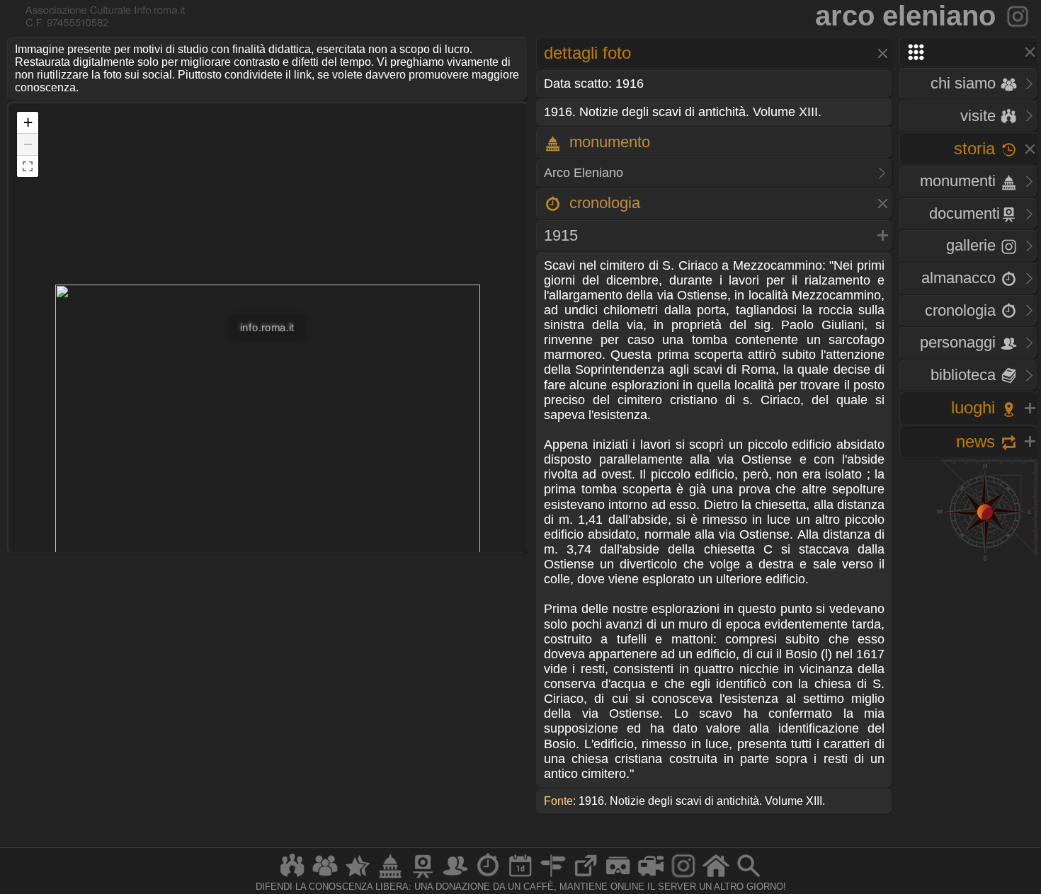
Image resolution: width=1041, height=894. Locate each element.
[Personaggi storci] (455, 877)
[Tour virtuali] (618, 877)
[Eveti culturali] (520, 877)
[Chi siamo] (325, 877)
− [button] (28, 144)
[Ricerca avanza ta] (748, 877)
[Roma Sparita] (422, 877)
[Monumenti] (390, 877)
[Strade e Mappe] (553, 877)
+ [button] (28, 122)
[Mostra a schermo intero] (27, 166)
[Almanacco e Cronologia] (488, 877)
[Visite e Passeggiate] (292, 877)
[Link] (585, 877)
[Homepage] (716, 877)
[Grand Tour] (357, 877)
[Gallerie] (683, 877)
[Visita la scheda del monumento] (1018, 15)
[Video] (651, 877)
